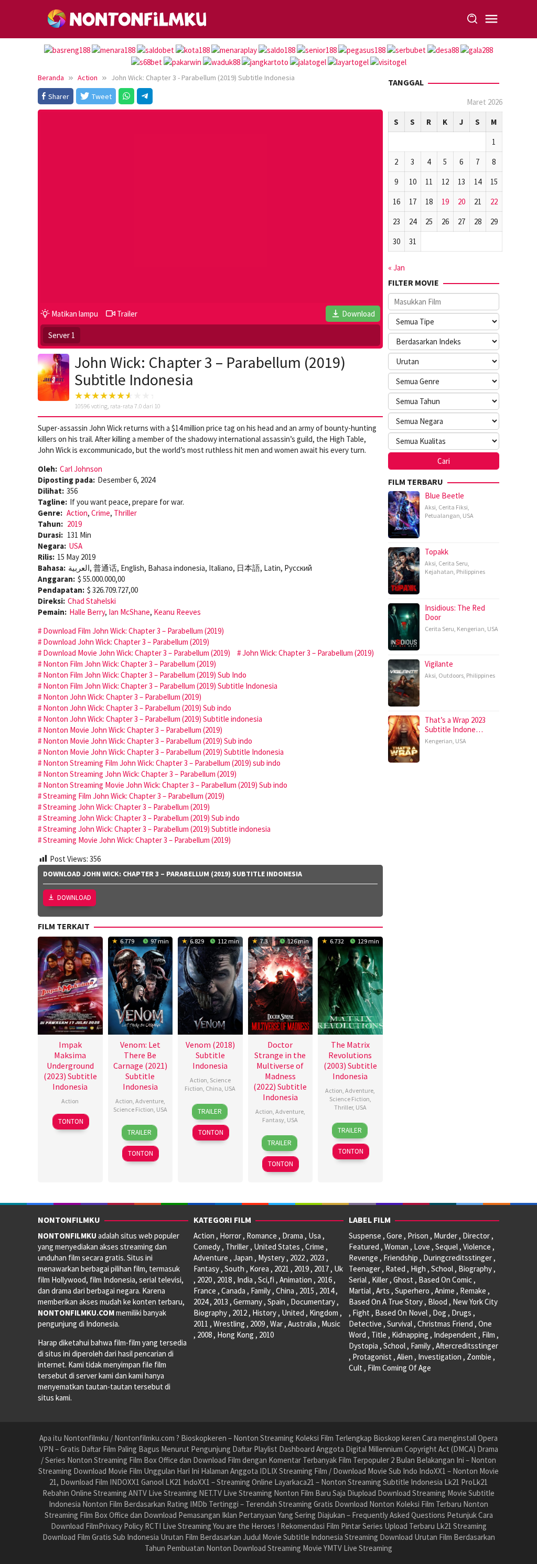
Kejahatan (439, 571)
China (214, 1088)
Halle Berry (87, 612)
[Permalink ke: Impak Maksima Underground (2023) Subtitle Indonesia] (70, 984)
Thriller (125, 513)
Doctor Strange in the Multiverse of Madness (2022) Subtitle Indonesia (280, 1070)
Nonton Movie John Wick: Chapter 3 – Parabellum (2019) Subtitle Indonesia (163, 752)
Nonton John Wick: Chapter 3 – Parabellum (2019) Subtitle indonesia (152, 719)
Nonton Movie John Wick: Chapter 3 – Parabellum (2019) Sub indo (147, 741)
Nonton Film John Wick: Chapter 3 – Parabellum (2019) (129, 664)
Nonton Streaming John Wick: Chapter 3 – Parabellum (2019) (140, 774)
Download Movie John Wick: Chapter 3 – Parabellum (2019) (136, 653)
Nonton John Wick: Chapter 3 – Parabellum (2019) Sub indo (137, 708)
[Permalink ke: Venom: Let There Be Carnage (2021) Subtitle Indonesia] (141, 984)
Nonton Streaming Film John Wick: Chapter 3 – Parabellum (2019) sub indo (162, 763)
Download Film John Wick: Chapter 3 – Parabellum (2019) (133, 631)
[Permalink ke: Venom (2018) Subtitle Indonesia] (210, 984)
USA (75, 546)
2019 (74, 524)
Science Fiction (133, 1109)
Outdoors (451, 675)
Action (77, 513)
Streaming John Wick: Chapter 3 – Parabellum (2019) (126, 807)
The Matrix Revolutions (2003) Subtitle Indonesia (350, 1060)
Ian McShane (129, 612)
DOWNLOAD (74, 897)
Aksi (430, 507)
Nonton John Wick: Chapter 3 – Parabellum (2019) (122, 697)
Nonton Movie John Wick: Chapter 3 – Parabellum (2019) (132, 730)
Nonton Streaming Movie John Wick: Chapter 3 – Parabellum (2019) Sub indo (165, 785)
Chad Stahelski (92, 601)
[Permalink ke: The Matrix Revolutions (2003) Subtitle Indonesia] (350, 984)
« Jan (396, 268)
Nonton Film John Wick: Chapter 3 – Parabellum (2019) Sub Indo (144, 675)
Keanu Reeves (177, 612)
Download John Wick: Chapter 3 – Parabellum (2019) (126, 642)
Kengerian (471, 629)
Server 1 (61, 335)
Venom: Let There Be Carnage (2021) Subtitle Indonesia (140, 1065)
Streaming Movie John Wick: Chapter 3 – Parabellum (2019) (137, 840)
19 (445, 202)
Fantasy (273, 1120)
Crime (100, 513)
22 (494, 202)
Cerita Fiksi (453, 507)
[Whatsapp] (126, 96)
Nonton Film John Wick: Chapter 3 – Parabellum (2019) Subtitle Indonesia (160, 686)
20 (461, 202)
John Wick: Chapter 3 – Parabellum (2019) (308, 653)
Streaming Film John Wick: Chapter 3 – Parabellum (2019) (133, 796)
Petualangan (442, 515)
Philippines (470, 571)
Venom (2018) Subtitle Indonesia (210, 1055)
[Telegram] (145, 96)
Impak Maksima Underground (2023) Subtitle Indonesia (70, 1065)
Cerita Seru (453, 563)
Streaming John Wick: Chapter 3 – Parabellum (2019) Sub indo (141, 818)
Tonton (70, 1121)
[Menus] (491, 19)
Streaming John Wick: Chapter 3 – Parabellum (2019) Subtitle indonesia (157, 829)
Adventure (149, 1101)
